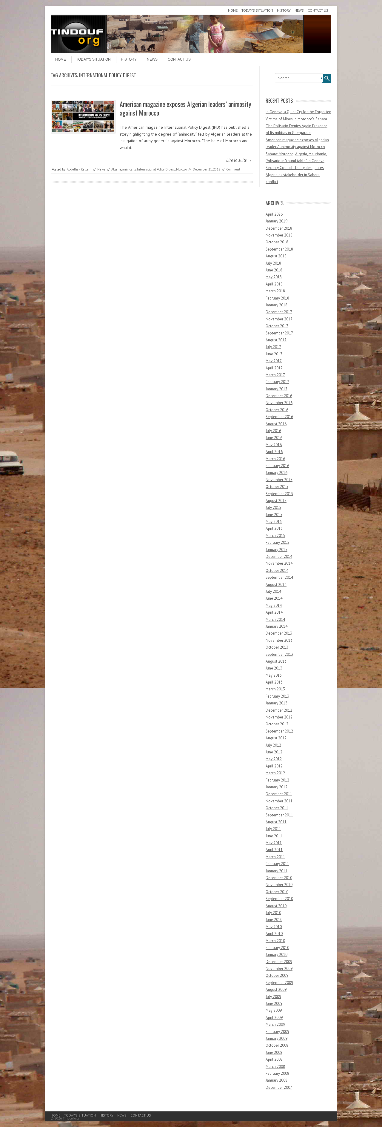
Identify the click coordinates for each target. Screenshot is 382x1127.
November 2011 (279, 801)
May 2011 (274, 842)
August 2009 (276, 989)
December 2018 (279, 228)
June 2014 (274, 598)
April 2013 (274, 682)
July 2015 (273, 507)
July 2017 (273, 346)
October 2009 (277, 975)
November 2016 (279, 402)
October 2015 (277, 486)
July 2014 (273, 591)
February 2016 (277, 465)
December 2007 (279, 1087)
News (299, 10)
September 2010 (279, 898)
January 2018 (276, 305)
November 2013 (279, 640)
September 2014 (279, 577)
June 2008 (274, 1052)
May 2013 (274, 675)
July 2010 (273, 912)
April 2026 (274, 214)
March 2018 (275, 291)
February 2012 (277, 780)
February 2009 (277, 1031)
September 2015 (279, 493)
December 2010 (279, 877)
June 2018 (274, 270)
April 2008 (274, 1059)
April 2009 (274, 1017)
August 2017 (276, 340)
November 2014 (279, 563)
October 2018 (277, 242)
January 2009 (276, 1038)
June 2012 (274, 752)
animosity (129, 169)
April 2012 (274, 766)
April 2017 (274, 368)
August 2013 (276, 661)
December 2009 (279, 961)
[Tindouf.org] (191, 51)
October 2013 (277, 647)
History (284, 10)
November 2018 (279, 235)
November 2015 (279, 479)
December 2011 (279, 793)
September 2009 (279, 982)
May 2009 (274, 1010)
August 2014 (276, 584)
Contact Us (318, 10)
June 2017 (274, 354)
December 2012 (279, 710)
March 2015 (275, 535)
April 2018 (274, 284)
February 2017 (277, 381)
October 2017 (277, 325)
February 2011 (277, 863)
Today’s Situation (257, 10)
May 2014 (274, 605)
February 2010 (277, 947)
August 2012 (276, 738)
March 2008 (275, 1066)
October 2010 (277, 891)
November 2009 (279, 968)
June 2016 (274, 437)
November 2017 (279, 319)
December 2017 (279, 311)
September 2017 (279, 333)
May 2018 (274, 277)
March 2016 (275, 458)
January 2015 (276, 549)
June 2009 (274, 1003)
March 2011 (275, 856)
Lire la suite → (239, 160)
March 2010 (275, 940)
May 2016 (274, 444)
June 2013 (274, 668)
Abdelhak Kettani (79, 169)
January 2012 (276, 787)
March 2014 (275, 619)
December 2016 (279, 395)
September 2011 (279, 815)
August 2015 (276, 500)
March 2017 (275, 374)
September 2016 (279, 416)
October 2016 (277, 409)
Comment (233, 169)
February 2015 (277, 542)
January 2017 (276, 388)
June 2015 (274, 514)
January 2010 (276, 954)
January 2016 (276, 472)
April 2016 (274, 451)
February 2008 (277, 1073)
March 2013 (275, 689)
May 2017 (274, 360)
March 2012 (275, 773)
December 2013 (279, 633)
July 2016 (273, 430)
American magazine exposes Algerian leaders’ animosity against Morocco (185, 108)
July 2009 (273, 996)
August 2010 (276, 905)
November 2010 (279, 884)
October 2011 (277, 807)
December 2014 (279, 556)
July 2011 (273, 828)
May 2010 (274, 926)
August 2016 (276, 423)
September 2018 (279, 249)
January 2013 (276, 703)
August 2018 (276, 256)
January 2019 (276, 221)
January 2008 (276, 1080)
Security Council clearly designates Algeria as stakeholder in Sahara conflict (295, 174)
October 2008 (277, 1045)
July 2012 (273, 745)
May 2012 (274, 758)
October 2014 (277, 570)
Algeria (116, 169)
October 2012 (277, 724)
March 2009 (275, 1024)
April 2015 (274, 528)
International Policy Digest (156, 169)
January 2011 (276, 870)
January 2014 (276, 626)
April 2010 (274, 933)
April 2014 (274, 612)
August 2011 (276, 821)
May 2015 (274, 521)
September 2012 (279, 731)
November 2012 (279, 717)
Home (233, 10)
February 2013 (277, 696)
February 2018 (277, 298)
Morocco (181, 169)
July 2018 (273, 263)
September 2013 (279, 654)
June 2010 (274, 919)
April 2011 (274, 849)
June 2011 (274, 836)
